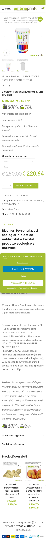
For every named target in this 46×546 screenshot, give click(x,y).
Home (5, 76)
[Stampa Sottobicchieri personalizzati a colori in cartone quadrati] (34, 471)
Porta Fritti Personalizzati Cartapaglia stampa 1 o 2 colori (12, 491)
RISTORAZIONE (30, 76)
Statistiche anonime (23, 269)
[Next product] (9, 86)
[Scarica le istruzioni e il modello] (10, 106)
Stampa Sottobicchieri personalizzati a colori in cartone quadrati (34, 492)
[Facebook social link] (10, 214)
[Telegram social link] (29, 214)
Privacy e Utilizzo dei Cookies (28, 288)
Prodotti (15, 76)
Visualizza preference (23, 283)
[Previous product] (3, 86)
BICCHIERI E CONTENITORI (17, 80)
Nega (23, 276)
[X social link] (13, 214)
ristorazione (13, 209)
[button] (4, 36)
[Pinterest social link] (19, 214)
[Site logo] (25, 8)
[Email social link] (16, 214)
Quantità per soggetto (14, 156)
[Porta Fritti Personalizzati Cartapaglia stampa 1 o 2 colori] (12, 471)
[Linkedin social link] (23, 214)
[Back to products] (6, 86)
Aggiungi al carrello (26, 186)
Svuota (6, 167)
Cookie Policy (11, 288)
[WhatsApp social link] (26, 214)
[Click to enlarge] (7, 53)
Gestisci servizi (22, 263)
